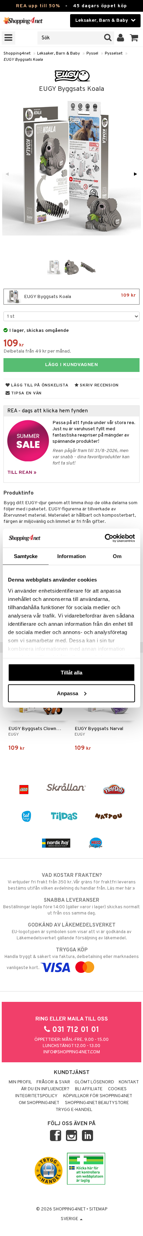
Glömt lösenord (94, 1082)
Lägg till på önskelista (39, 385)
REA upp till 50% (38, 6)
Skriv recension (99, 385)
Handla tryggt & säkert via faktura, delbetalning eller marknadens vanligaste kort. (72, 959)
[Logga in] (120, 38)
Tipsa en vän (26, 393)
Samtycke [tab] (26, 556)
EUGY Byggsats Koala (23, 60)
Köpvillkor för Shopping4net (97, 1096)
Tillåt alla (71, 673)
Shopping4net (17, 53)
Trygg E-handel (74, 1110)
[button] (134, 38)
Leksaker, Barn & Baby (58, 53)
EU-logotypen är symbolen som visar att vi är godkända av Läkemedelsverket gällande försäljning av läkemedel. (72, 931)
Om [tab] (117, 556)
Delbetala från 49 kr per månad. (37, 351)
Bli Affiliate (88, 1089)
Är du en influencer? (45, 1089)
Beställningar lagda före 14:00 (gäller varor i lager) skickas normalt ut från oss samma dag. (71, 906)
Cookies (117, 1089)
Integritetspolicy (36, 1096)
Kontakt (129, 1082)
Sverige (70, 1219)
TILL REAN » (21, 473)
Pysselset (114, 53)
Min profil (20, 1082)
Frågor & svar (53, 1082)
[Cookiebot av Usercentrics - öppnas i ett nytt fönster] (104, 538)
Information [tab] (71, 556)
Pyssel (92, 53)
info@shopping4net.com (71, 1052)
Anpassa (67, 693)
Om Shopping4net (39, 1103)
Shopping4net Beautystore (97, 1103)
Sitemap (98, 1209)
